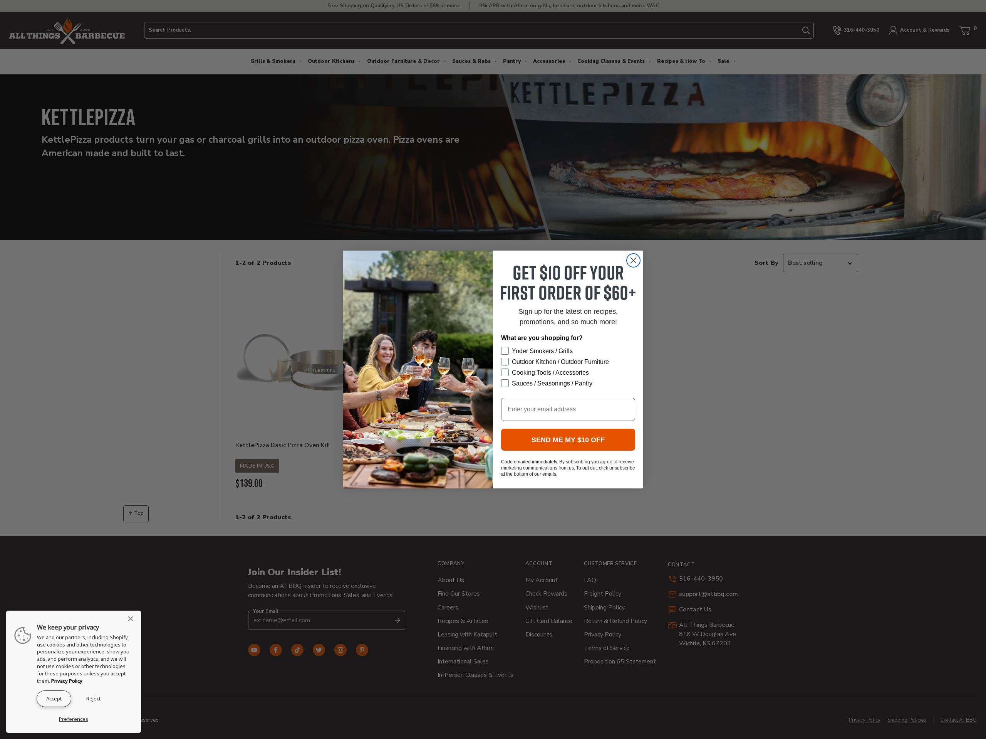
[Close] (133, 619)
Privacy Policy (66, 680)
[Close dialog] (633, 260)
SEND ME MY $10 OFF (568, 440)
